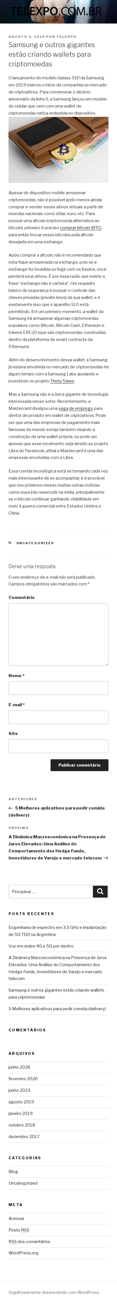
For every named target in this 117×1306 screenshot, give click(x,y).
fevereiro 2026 (23, 1078)
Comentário (22, 597)
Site (13, 733)
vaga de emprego (75, 408)
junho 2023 (19, 1090)
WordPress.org (24, 1252)
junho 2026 (19, 1067)
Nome (16, 675)
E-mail (17, 704)
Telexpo (66, 37)
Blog (13, 1171)
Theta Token (62, 381)
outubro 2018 (22, 1125)
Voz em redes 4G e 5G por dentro (41, 946)
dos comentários (29, 1241)
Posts (19, 1230)
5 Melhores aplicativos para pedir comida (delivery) (57, 1008)
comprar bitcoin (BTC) (80, 227)
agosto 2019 (21, 1101)
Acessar (16, 1218)
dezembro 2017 (24, 1136)
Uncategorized (35, 543)
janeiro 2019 (21, 1113)
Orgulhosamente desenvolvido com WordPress (54, 1292)
